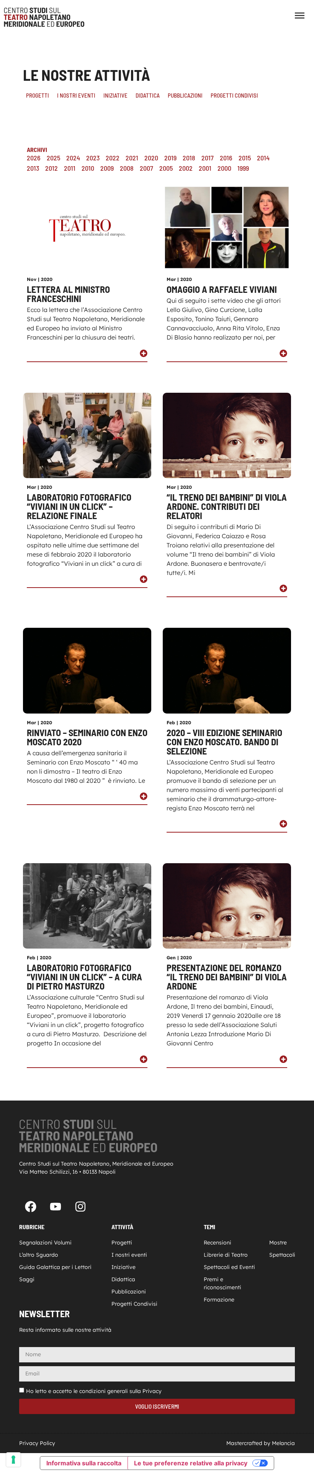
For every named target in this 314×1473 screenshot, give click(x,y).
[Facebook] (30, 1206)
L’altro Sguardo (38, 1254)
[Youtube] (55, 1206)
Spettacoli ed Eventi (229, 1267)
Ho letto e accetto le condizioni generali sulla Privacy (94, 1391)
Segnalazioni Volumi (45, 1242)
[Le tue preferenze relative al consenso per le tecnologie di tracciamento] (13, 1459)
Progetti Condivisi (234, 95)
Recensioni (217, 1242)
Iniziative (115, 95)
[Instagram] (80, 1206)
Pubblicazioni (185, 95)
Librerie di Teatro (226, 1254)
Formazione (219, 1299)
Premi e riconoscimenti (222, 1283)
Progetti (37, 95)
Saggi (26, 1279)
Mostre (278, 1242)
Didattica (148, 95)
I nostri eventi (76, 95)
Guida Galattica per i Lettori (55, 1267)
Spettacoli (282, 1254)
